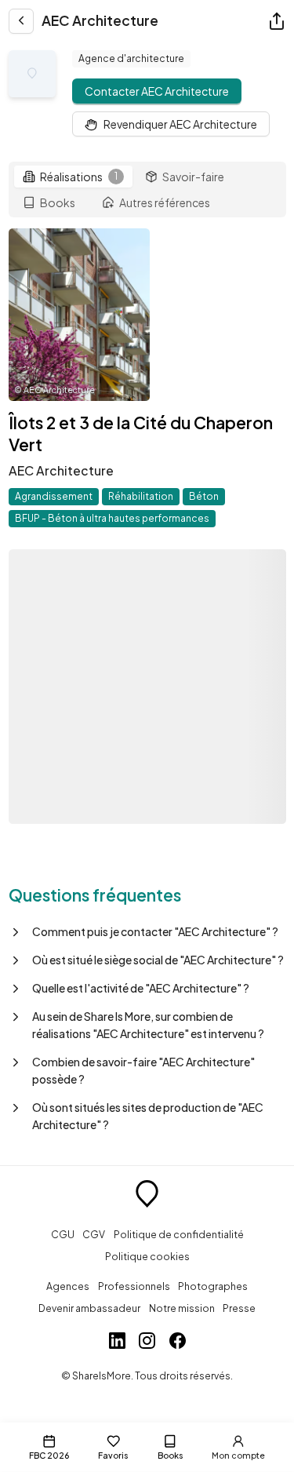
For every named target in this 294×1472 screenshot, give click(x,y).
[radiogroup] (147, 190)
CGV (93, 1234)
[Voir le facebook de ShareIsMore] (177, 1342)
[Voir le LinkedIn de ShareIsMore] (117, 1342)
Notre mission (182, 1308)
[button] (147, 931)
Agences (67, 1286)
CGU (62, 1234)
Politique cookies (147, 1256)
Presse (239, 1308)
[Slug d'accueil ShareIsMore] (147, 1195)
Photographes (213, 1286)
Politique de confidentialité (179, 1234)
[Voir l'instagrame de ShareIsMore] (147, 1342)
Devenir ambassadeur (89, 1308)
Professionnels (134, 1286)
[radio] (73, 177)
